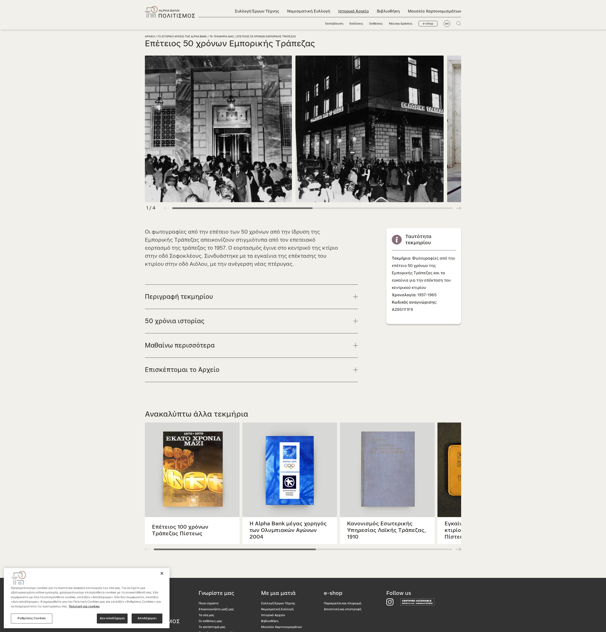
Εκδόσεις (356, 23)
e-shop (428, 23)
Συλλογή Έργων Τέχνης (257, 11)
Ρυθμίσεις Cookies (32, 618)
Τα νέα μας (206, 615)
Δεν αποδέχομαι (112, 618)
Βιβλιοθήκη (388, 11)
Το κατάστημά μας (212, 627)
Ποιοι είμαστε (209, 603)
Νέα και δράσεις (400, 23)
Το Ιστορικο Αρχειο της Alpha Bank (182, 36)
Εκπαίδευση (334, 23)
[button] (458, 208)
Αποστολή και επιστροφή (342, 609)
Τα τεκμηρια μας (221, 36)
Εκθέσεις (376, 23)
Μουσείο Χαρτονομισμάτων (434, 11)
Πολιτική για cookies (84, 606)
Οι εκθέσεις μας (210, 621)
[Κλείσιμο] (162, 573)
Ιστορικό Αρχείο (353, 11)
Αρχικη (150, 36)
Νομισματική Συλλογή (308, 11)
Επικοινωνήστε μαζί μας (216, 609)
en (447, 23)
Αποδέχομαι (147, 618)
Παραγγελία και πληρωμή (342, 603)
